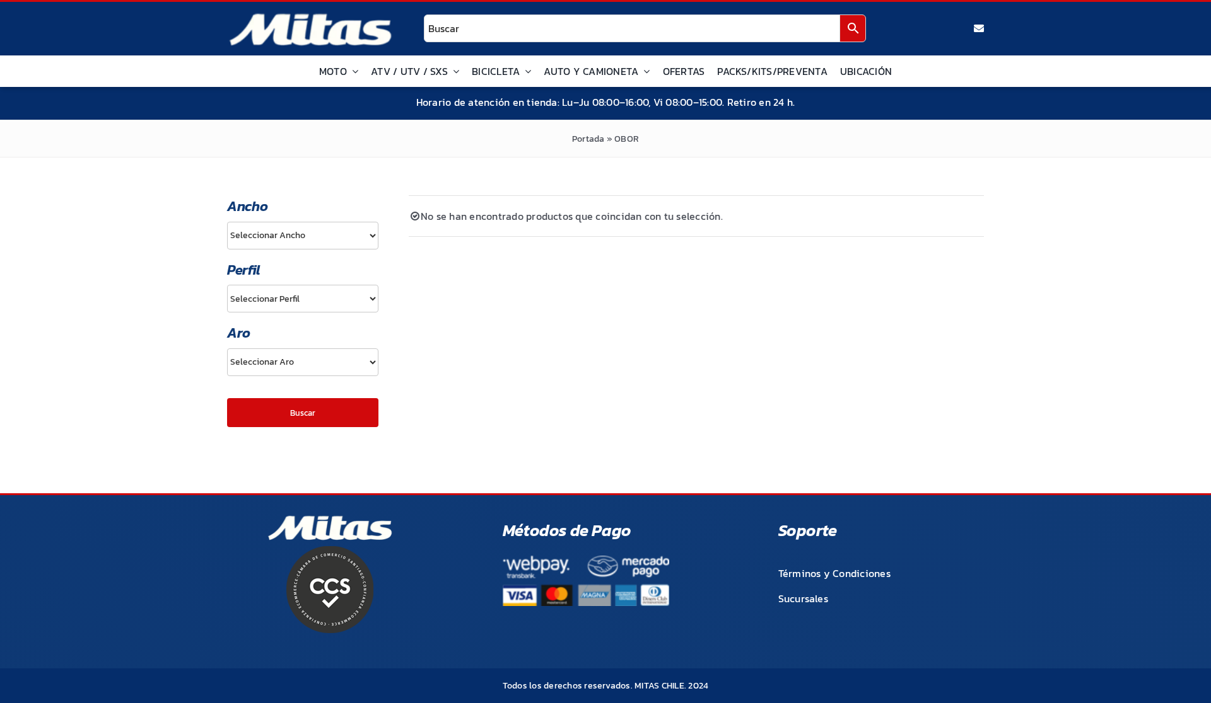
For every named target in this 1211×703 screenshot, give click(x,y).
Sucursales (803, 598)
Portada (588, 139)
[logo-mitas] (310, 16)
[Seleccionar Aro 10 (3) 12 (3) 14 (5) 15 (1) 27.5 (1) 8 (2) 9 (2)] (302, 362)
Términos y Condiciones (834, 573)
